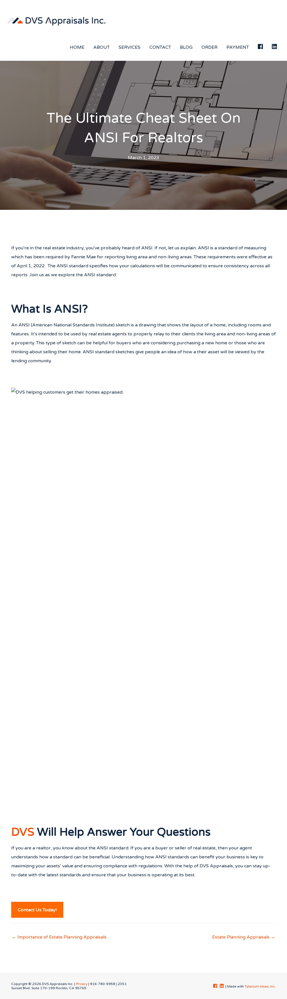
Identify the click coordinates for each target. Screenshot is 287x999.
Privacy (81, 984)
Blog (186, 47)
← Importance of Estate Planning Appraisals (59, 937)
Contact (160, 47)
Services (129, 47)
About (101, 47)
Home (77, 47)
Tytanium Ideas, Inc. (260, 986)
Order (209, 47)
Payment (237, 47)
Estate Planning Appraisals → (243, 937)
